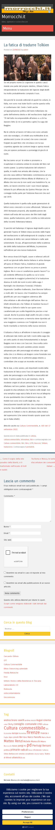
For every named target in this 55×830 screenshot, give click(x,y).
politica (7, 750)
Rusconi (37, 443)
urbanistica (17, 757)
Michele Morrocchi (31, 741)
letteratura (25, 440)
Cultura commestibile (12, 443)
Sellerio (45, 750)
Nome (7, 527)
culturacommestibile (12, 440)
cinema (47, 720)
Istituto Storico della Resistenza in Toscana (22, 681)
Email (7, 533)
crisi (39, 724)
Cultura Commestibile (29, 426)
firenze (33, 732)
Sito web (7, 540)
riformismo (37, 750)
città (5, 724)
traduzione (8, 447)
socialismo (29, 754)
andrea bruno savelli (14, 720)
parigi (20, 745)
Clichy (10, 724)
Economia (7, 733)
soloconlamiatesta (12, 693)
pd (29, 745)
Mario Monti (46, 737)
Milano (43, 741)
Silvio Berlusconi (11, 754)
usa (23, 758)
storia (36, 754)
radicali (24, 749)
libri (31, 440)
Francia (43, 733)
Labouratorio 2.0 (11, 685)
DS (47, 729)
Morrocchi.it (13, 16)
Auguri (39, 720)
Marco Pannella (34, 737)
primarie (15, 749)
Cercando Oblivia (11, 656)
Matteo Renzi (13, 741)
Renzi (30, 750)
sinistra (22, 754)
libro (27, 443)
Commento (9, 496)
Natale (14, 746)
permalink (30, 447)
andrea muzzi (30, 720)
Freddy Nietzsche (11, 673)
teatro (41, 754)
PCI (25, 746)
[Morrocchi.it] (27, 12)
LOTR (31, 443)
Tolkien (44, 443)
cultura (33, 436)
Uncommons (9, 697)
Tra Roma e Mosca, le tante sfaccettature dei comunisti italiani (43, 462)
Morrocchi (8, 746)
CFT (5, 660)
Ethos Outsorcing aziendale (16, 668)
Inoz (5, 677)
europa (15, 733)
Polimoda (8, 689)
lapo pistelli (14, 737)
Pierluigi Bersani (41, 745)
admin (25, 50)
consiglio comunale (25, 724)
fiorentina (22, 733)
